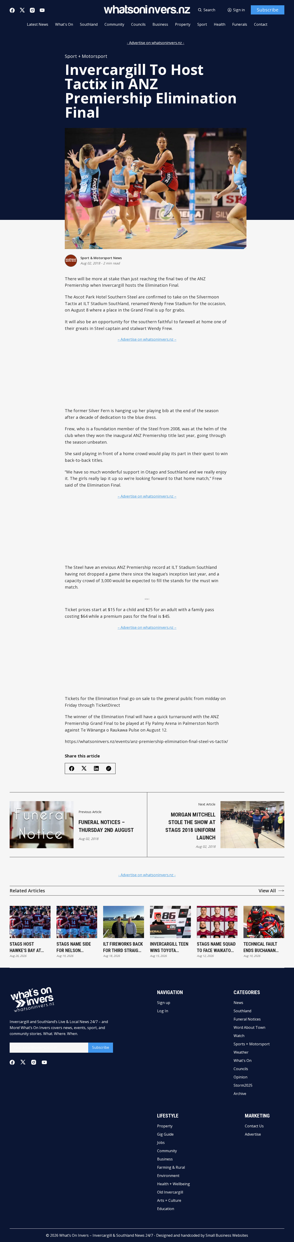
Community (114, 24)
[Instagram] (32, 10)
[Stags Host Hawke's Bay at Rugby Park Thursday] (30, 922)
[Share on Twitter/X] (84, 768)
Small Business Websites (227, 1235)
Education (165, 1209)
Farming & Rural (171, 1167)
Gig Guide (165, 1134)
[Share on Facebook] (71, 768)
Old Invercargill (170, 1192)
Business (160, 24)
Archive (240, 1093)
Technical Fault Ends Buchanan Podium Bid (260, 947)
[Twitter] (22, 10)
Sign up (163, 1002)
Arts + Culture (169, 1200)
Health (219, 24)
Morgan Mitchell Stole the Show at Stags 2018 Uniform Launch (190, 826)
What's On (64, 24)
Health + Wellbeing (173, 1184)
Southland (89, 24)
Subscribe (267, 10)
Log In (162, 1011)
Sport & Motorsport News (101, 258)
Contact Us (254, 1126)
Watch (239, 1036)
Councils (138, 24)
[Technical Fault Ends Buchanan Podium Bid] (263, 922)
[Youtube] (42, 10)
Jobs (161, 1142)
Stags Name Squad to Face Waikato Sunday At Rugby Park (216, 947)
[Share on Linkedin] (96, 768)
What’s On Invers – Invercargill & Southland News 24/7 (106, 1235)
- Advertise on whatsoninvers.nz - (155, 42)
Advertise (253, 1134)
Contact (260, 24)
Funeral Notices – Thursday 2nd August (106, 826)
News (238, 1002)
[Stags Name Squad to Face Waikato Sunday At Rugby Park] (217, 922)
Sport (202, 24)
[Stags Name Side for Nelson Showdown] (77, 922)
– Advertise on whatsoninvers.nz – (147, 339)
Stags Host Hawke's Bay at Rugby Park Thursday (25, 947)
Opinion (240, 1077)
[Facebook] (12, 10)
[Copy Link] (108, 768)
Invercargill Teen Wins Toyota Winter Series (169, 947)
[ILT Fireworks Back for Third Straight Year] (123, 922)
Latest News (37, 24)
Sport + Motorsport (86, 56)
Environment (168, 1175)
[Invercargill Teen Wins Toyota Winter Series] (170, 922)
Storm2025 (243, 1085)
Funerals (239, 24)
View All (267, 890)
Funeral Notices (247, 1019)
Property (182, 24)
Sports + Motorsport (252, 1044)
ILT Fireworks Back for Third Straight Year (123, 947)
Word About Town (249, 1027)
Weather (241, 1052)
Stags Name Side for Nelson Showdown (74, 947)
